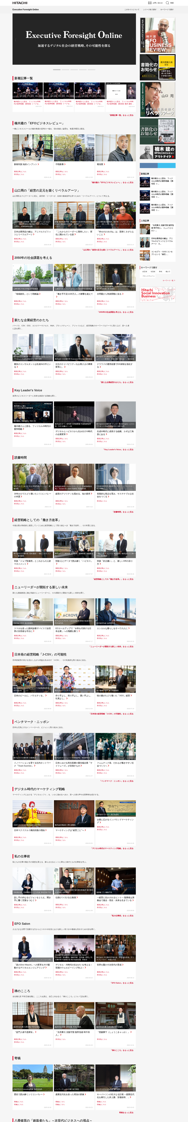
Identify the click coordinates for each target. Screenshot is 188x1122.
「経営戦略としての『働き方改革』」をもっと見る (113, 579)
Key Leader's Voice (28, 390)
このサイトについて (131, 10)
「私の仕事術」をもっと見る (122, 916)
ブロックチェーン (148, 276)
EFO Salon (22, 923)
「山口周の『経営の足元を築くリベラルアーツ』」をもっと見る (108, 250)
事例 (160, 271)
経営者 (144, 271)
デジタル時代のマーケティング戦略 (39, 789)
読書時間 (20, 457)
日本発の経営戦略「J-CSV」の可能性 (40, 654)
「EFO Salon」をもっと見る (122, 983)
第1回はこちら (19, 174)
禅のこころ (22, 991)
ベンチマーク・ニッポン (31, 721)
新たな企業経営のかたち (31, 320)
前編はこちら (18, 1104)
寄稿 (17, 1058)
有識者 (153, 271)
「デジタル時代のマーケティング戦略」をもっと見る (112, 848)
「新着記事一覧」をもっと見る (121, 115)
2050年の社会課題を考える (33, 257)
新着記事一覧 (23, 78)
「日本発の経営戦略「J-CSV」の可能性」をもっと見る (111, 714)
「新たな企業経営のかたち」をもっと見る (116, 382)
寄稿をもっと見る (126, 1112)
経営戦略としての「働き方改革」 (37, 520)
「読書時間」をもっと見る (123, 512)
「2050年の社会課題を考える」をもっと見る (115, 312)
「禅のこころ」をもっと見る (122, 1050)
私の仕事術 (22, 856)
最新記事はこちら (20, 171)
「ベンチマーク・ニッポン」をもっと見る (116, 781)
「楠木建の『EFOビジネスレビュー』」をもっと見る (112, 182)
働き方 (168, 271)
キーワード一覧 (168, 280)
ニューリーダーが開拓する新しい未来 (41, 587)
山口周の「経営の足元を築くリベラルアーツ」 (47, 190)
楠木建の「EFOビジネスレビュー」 (39, 123)
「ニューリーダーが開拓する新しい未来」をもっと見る (111, 646)
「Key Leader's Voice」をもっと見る (118, 449)
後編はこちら (18, 1102)
